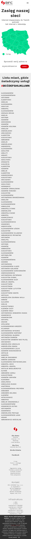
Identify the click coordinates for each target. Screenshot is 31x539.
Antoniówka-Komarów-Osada (14, 313)
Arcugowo (5, 180)
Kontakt (15, 464)
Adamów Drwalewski (10, 189)
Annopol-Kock (7, 364)
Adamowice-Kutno (9, 406)
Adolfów (5, 151)
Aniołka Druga (7, 113)
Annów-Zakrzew (8, 360)
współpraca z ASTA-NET (15, 510)
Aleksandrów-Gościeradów (13, 271)
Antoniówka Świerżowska (12, 198)
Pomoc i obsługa (15, 463)
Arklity (4, 153)
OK (19, 537)
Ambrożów (6, 249)
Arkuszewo (6, 133)
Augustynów (6, 284)
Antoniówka (6, 264)
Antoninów (6, 409)
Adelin (4, 304)
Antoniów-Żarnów (9, 337)
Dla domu (15, 436)
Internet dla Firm (15, 447)
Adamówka (6, 411)
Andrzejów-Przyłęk (10, 413)
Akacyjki (5, 106)
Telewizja (15, 440)
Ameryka (5, 400)
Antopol (5, 320)
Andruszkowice (8, 273)
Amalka (4, 102)
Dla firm (15, 445)
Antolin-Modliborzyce (11, 369)
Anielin (4, 115)
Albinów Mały (7, 311)
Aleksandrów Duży (9, 280)
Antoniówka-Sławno (10, 335)
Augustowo (6, 138)
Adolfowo (5, 160)
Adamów (5, 120)
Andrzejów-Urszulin (10, 344)
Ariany (4, 417)
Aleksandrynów (8, 404)
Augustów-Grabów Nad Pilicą (14, 340)
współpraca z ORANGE (15, 505)
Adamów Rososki (8, 191)
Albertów (5, 135)
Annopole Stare (8, 209)
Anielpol (5, 240)
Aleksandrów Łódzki (10, 229)
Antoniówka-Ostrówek (11, 275)
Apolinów (5, 324)
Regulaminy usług (15, 468)
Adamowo (5, 224)
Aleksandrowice (8, 222)
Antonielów (6, 255)
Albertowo (6, 100)
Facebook (15, 455)
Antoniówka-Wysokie (10, 331)
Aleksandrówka (8, 95)
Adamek (4, 262)
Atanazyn (5, 162)
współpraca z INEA (15, 509)
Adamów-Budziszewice (11, 351)
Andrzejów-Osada (9, 346)
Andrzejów (6, 211)
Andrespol (6, 146)
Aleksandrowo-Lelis (10, 349)
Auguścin (5, 164)
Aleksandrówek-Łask (10, 415)
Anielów (5, 200)
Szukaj (24, 66)
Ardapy (4, 155)
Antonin (4, 118)
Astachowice (7, 397)
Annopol (5, 215)
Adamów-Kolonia (8, 126)
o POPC (15, 504)
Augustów (5, 193)
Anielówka (6, 382)
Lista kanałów (15, 442)
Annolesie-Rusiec (9, 384)
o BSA (15, 502)
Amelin (4, 171)
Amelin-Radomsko (9, 357)
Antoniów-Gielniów (9, 269)
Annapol (5, 109)
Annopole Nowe (8, 213)
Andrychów (6, 226)
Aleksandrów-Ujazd (10, 266)
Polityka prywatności (15, 470)
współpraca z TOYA (15, 513)
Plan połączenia (15, 475)
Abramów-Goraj (8, 373)
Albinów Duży (7, 309)
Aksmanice (5, 186)
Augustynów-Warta (10, 293)
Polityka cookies (15, 471)
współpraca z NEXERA (15, 507)
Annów (4, 300)
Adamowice (6, 315)
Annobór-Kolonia (9, 393)
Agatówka (5, 386)
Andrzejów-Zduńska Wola (12, 297)
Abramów (5, 140)
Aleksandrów (7, 93)
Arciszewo (5, 342)
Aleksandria (6, 104)
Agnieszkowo (7, 175)
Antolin (4, 353)
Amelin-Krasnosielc (10, 402)
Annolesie (5, 206)
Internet (15, 437)
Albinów (5, 395)
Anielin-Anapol (8, 282)
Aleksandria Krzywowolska (13, 362)
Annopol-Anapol (8, 366)
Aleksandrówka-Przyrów (12, 389)
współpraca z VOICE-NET (15, 512)
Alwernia (5, 380)
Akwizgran (6, 122)
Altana (4, 371)
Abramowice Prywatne (11, 235)
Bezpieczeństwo (15, 473)
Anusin (4, 322)
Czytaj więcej (13, 537)
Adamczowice (7, 217)
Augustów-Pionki (8, 277)
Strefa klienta (15, 450)
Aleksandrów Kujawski (11, 233)
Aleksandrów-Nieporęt (11, 333)
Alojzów (5, 302)
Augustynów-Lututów (11, 289)
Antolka (5, 295)
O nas (15, 461)
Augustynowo (7, 306)
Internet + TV (15, 439)
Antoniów (5, 237)
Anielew (4, 129)
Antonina (5, 98)
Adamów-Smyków (8, 377)
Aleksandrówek (8, 204)
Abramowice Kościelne (11, 420)
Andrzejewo (6, 131)
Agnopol (5, 355)
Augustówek (6, 375)
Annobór (5, 391)
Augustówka (6, 286)
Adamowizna (6, 317)
